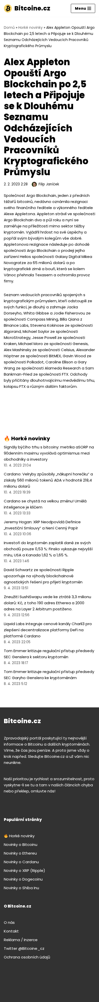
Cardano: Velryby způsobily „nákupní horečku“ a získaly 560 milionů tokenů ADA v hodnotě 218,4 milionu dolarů (48, 480)
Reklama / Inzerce (21, 939)
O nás (9, 922)
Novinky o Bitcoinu (20, 844)
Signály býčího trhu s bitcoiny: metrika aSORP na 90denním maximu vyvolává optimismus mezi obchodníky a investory (49, 453)
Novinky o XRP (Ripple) (24, 870)
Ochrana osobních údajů (27, 957)
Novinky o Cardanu (21, 861)
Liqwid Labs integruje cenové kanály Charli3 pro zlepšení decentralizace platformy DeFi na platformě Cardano (48, 630)
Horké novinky (30, 27)
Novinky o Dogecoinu (23, 879)
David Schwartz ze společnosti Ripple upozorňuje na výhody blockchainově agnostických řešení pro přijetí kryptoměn (43, 576)
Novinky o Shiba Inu (21, 887)
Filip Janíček (49, 184)
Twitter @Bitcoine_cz (24, 948)
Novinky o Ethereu (20, 853)
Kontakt (11, 931)
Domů (9, 27)
